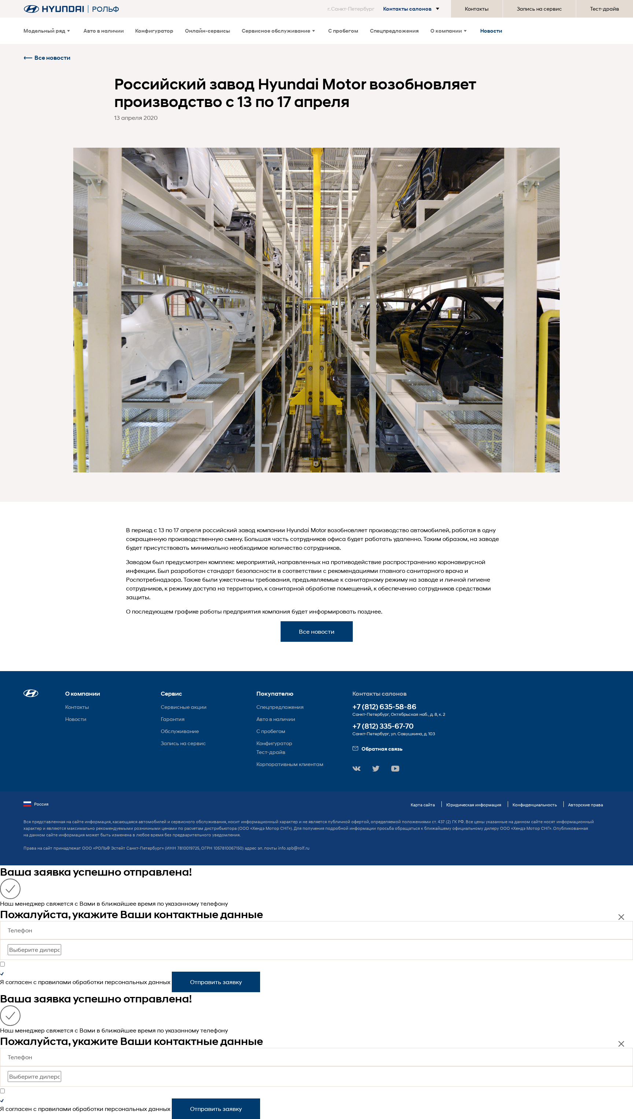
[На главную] (53, 9)
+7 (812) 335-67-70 (383, 726)
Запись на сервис (539, 8)
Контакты (477, 8)
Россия (41, 804)
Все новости (52, 57)
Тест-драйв (604, 8)
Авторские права (585, 804)
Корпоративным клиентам (289, 764)
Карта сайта (423, 804)
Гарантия (173, 719)
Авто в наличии (104, 30)
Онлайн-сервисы (207, 30)
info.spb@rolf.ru (294, 848)
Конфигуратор (154, 30)
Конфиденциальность (534, 804)
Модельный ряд (44, 30)
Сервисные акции (184, 707)
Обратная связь (382, 749)
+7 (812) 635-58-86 (384, 707)
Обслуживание (180, 731)
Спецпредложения (394, 30)
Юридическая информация (473, 804)
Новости (491, 30)
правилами (54, 981)
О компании (446, 30)
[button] (385, 9)
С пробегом (343, 30)
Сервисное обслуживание (276, 30)
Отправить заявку (216, 981)
